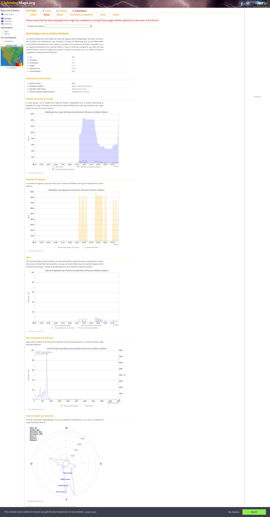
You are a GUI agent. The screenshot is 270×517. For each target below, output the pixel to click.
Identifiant (8, 41)
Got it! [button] (254, 512)
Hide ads (257, 97)
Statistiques (80, 10)
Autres (103, 14)
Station (47, 14)
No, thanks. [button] (234, 512)
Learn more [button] (90, 512)
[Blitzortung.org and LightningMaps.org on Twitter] (248, 3)
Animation (13, 68)
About (7, 34)
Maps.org (18, 2)
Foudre (33, 14)
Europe (7, 18)
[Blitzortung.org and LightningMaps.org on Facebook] (241, 3)
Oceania (8, 21)
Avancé (116, 14)
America (8, 23)
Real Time (9, 14)
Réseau (60, 14)
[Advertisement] (12, 126)
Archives (63, 10)
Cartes (48, 10)
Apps (6, 31)
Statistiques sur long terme (81, 14)
